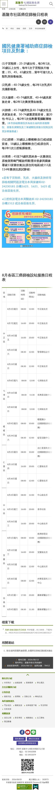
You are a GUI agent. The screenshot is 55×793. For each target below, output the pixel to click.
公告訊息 (12, 9)
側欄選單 (4, 4)
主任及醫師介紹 (9, 687)
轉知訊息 (38, 696)
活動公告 (22, 9)
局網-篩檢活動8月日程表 (15, 630)
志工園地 (40, 718)
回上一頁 (38, 21)
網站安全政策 (34, 739)
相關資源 (6, 713)
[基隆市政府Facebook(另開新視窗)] (21, 732)
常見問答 (44, 705)
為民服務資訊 (8, 701)
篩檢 (18, 28)
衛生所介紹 (7, 678)
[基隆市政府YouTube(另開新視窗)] (27, 732)
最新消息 (7, 696)
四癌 (24, 28)
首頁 (3, 9)
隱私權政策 (19, 739)
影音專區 (18, 718)
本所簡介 (7, 683)
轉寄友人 (44, 21)
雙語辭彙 (7, 721)
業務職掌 (29, 683)
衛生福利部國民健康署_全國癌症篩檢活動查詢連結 (29, 651)
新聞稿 (17, 696)
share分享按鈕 (50, 21)
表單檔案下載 (31, 705)
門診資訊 (7, 705)
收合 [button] (27, 675)
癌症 (12, 28)
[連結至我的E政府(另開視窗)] (35, 787)
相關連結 (29, 718)
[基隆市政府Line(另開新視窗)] (33, 732)
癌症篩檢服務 (40, 28)
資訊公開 (7, 718)
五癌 (30, 28)
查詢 (51, 4)
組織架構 (18, 683)
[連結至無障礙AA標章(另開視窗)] (24, 787)
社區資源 (7, 709)
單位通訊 (40, 683)
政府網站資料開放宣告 (27, 743)
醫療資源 (18, 705)
